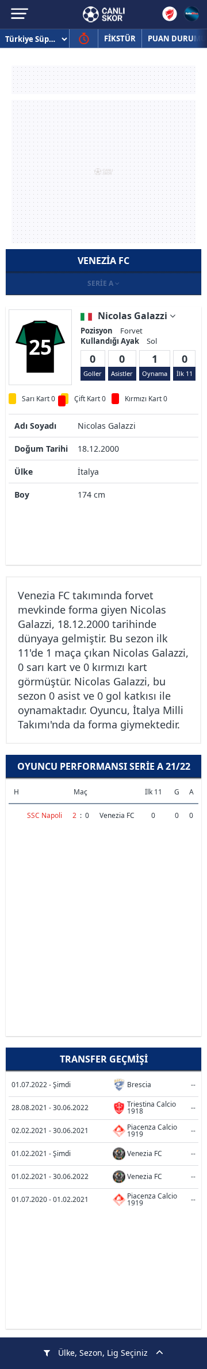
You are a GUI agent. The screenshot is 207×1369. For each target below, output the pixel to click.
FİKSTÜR (120, 38)
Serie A (101, 283)
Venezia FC (117, 815)
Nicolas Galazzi (134, 315)
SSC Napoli (44, 815)
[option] (40, 347)
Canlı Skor (104, 14)
